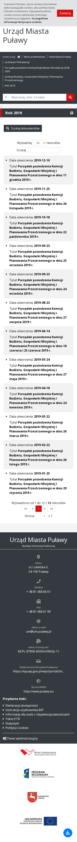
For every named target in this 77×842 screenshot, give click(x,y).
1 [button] (38, 508)
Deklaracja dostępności (21, 705)
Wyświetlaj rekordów (38, 143)
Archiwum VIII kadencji (17, 62)
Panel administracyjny (22, 738)
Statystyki (12, 723)
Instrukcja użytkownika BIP (24, 710)
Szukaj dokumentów (25, 128)
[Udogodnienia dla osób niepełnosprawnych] (67, 832)
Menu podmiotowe (34, 56)
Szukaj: (21, 150)
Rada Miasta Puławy (60, 56)
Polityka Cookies (17, 728)
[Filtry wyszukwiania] (6, 97)
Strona (29, 516)
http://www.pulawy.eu (39, 691)
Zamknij (65, 13)
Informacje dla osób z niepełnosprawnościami (37, 714)
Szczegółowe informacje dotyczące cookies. (26, 20)
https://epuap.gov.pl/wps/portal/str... (38, 671)
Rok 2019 (10, 85)
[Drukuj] (71, 113)
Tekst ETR (12, 719)
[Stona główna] (18, 56)
